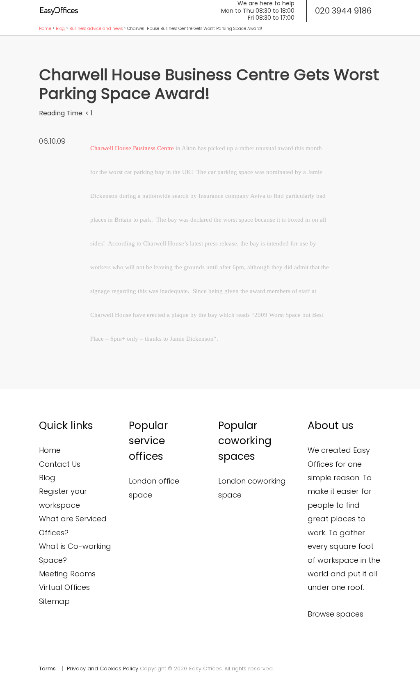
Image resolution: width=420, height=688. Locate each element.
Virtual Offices (64, 587)
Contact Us (59, 464)
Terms (47, 668)
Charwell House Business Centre (132, 148)
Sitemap (54, 601)
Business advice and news (96, 28)
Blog (60, 28)
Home (45, 28)
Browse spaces (335, 614)
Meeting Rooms (67, 574)
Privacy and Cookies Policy (102, 668)
